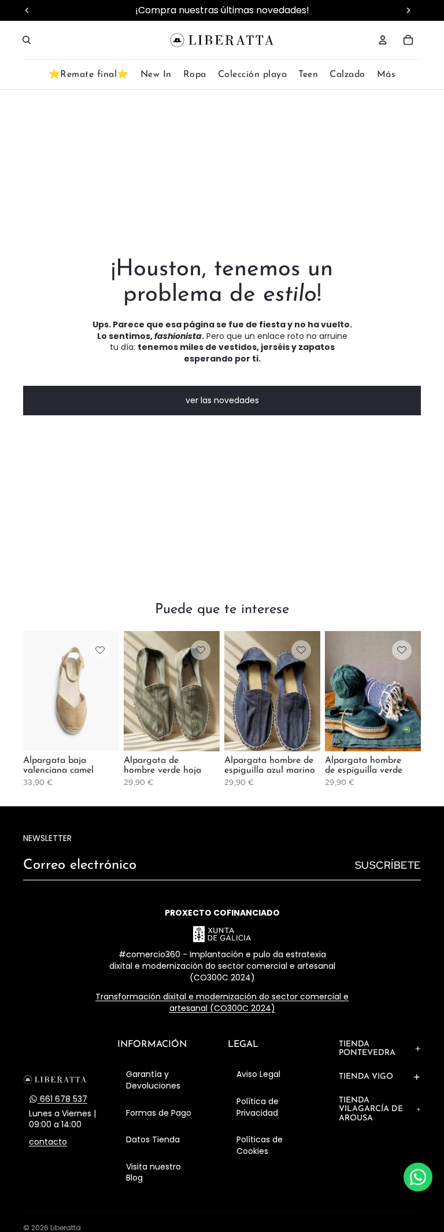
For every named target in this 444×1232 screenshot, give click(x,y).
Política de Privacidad (257, 1107)
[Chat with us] (418, 1177)
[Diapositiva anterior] (32, 691)
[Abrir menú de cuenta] (382, 40)
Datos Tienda (153, 1139)
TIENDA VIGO (366, 1076)
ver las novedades (222, 400)
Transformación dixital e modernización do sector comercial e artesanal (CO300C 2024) (222, 1002)
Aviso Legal (258, 1074)
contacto (48, 1142)
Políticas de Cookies (259, 1145)
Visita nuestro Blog (153, 1172)
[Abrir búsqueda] (26, 40)
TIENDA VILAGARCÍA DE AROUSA (371, 1109)
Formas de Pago (158, 1113)
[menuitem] (386, 75)
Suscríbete (388, 865)
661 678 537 (62, 1099)
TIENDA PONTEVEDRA (367, 1048)
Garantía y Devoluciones (153, 1079)
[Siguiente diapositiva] (110, 691)
